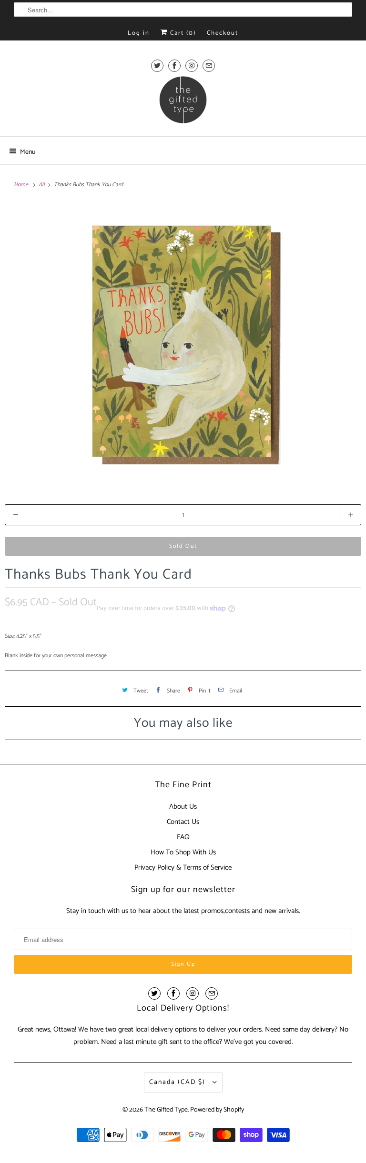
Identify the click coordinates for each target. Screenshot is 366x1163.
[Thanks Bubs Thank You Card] (183, 344)
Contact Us (183, 822)
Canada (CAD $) (178, 1082)
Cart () (182, 33)
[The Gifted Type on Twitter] (157, 65)
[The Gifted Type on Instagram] (191, 65)
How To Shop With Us (183, 852)
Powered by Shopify (217, 1109)
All (42, 184)
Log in (139, 33)
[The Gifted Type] (183, 103)
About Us (183, 806)
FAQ (183, 837)
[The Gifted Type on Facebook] (174, 65)
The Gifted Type (166, 1109)
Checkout (222, 33)
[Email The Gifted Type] (209, 65)
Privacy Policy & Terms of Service (183, 867)
